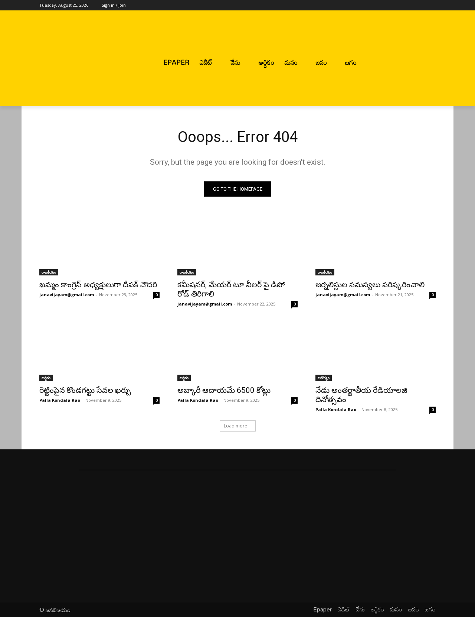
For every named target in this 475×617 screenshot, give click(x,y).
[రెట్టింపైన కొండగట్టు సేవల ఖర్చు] (99, 351)
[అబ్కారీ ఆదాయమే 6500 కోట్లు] (237, 351)
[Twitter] (411, 5)
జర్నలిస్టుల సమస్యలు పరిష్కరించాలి (370, 284)
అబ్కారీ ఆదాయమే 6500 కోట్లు (224, 390)
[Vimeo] (421, 5)
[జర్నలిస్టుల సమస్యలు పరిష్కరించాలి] (375, 245)
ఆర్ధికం (46, 377)
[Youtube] (431, 5)
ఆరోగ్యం (324, 377)
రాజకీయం (49, 272)
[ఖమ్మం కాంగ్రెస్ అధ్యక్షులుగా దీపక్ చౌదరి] (99, 245)
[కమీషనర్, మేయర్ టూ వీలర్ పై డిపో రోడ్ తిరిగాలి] (237, 245)
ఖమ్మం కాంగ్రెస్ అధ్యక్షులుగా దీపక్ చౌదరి (98, 284)
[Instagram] (400, 5)
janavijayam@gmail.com (66, 294)
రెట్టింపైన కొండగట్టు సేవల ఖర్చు (85, 390)
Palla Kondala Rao (59, 400)
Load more (235, 426)
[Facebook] (390, 5)
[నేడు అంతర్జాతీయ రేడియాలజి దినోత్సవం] (375, 351)
